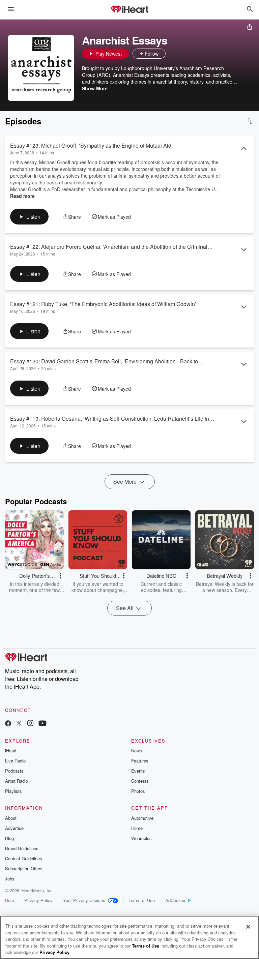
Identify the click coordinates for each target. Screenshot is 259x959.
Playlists (13, 791)
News (136, 750)
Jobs (10, 878)
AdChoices (175, 900)
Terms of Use (141, 900)
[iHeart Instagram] (30, 724)
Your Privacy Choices (84, 900)
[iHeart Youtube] (42, 724)
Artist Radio (16, 781)
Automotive (142, 818)
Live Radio (15, 760)
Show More (95, 88)
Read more (22, 195)
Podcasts (14, 771)
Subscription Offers (23, 868)
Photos (138, 791)
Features (139, 760)
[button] (172, 53)
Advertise (14, 828)
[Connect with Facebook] (8, 724)
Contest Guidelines (23, 858)
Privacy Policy (38, 900)
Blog (9, 838)
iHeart (11, 750)
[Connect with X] (19, 724)
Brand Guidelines (21, 848)
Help (9, 900)
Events (138, 771)
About (11, 818)
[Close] (248, 926)
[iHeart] (129, 10)
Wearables (141, 838)
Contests (140, 781)
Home (137, 828)
